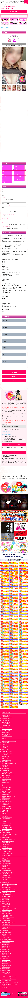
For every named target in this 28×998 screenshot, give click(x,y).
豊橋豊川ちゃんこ (6, 837)
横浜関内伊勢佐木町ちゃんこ (9, 741)
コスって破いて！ (6, 987)
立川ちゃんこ (5, 744)
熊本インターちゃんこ (7, 932)
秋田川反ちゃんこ (6, 720)
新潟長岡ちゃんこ (6, 865)
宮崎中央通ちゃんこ (6, 961)
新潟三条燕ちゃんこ (6, 877)
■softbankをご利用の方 (7, 434)
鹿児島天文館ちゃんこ (7, 929)
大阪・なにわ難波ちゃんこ (8, 922)
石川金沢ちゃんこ (6, 861)
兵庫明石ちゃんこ (6, 901)
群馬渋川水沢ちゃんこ (7, 772)
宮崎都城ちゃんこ (6, 942)
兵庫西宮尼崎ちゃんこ (7, 918)
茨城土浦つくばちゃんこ (8, 774)
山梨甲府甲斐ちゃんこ (7, 868)
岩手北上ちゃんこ (6, 727)
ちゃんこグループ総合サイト (9, 979)
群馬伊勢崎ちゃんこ (6, 779)
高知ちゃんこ (5, 955)
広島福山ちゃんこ (6, 937)
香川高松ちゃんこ (6, 936)
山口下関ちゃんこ (6, 951)
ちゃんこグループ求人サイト (9, 980)
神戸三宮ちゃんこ (6, 899)
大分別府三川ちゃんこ (7, 974)
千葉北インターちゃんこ (8, 806)
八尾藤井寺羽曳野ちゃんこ (8, 896)
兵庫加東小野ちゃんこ (7, 915)
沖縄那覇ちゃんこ (6, 944)
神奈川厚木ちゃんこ (6, 761)
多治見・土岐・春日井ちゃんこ (9, 834)
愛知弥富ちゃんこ (6, 830)
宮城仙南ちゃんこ (6, 715)
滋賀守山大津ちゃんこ (7, 913)
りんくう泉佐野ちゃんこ (8, 905)
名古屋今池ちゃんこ (6, 824)
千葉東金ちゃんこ (6, 770)
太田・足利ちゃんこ (6, 791)
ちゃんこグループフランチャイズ (10, 982)
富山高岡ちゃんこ (6, 860)
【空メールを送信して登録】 (14, 444)
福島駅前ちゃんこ (6, 734)
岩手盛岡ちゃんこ (6, 730)
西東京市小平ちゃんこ (7, 808)
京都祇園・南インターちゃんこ (9, 884)
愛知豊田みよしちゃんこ (8, 843)
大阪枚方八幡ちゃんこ (7, 910)
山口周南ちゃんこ (6, 946)
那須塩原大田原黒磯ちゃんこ (9, 796)
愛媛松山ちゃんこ (6, 927)
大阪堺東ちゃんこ (6, 903)
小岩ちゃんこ (5, 810)
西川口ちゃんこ (5, 742)
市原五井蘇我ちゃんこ (7, 805)
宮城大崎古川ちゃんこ (7, 718)
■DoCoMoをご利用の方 (7, 431)
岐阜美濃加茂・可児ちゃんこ (9, 849)
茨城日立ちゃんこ (6, 818)
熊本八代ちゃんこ (6, 960)
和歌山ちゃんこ (5, 886)
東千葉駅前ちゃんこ (6, 748)
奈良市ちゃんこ (5, 898)
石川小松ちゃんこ (6, 858)
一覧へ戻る (14, 372)
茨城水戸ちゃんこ (6, 746)
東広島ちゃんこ (5, 958)
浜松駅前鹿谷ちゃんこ (7, 851)
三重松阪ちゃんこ (6, 844)
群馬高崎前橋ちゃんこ (7, 753)
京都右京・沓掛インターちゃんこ (10, 908)
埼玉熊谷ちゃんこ (6, 756)
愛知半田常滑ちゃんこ (7, 848)
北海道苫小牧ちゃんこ (7, 736)
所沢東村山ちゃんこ (6, 789)
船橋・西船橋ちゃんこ (7, 817)
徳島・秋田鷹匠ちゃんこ (8, 941)
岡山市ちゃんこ (5, 963)
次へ (13, 380)
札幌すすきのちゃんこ (7, 729)
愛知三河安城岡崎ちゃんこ (8, 825)
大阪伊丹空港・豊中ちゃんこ (9, 889)
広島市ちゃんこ (5, 948)
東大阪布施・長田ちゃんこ (8, 892)
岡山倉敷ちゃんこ (6, 956)
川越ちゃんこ (5, 749)
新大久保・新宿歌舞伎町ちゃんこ (10, 763)
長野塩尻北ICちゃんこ (7, 873)
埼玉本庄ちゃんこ (6, 765)
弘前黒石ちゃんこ (6, 722)
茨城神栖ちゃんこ (6, 794)
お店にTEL (14, 12)
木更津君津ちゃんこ (6, 767)
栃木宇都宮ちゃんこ (6, 755)
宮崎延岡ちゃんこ (6, 972)
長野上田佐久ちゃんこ (7, 875)
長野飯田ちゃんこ (6, 867)
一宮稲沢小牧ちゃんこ (7, 829)
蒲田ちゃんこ (5, 813)
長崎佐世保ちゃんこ (6, 930)
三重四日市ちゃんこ (6, 832)
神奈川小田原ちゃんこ (7, 775)
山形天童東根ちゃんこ (7, 717)
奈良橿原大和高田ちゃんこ (8, 887)
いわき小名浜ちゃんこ (7, 724)
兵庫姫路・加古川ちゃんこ (8, 894)
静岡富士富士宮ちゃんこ (8, 853)
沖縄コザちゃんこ (6, 967)
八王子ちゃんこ (5, 815)
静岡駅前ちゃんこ (6, 836)
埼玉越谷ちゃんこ (6, 782)
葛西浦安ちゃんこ (6, 798)
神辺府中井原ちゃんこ (7, 968)
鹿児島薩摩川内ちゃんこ (8, 939)
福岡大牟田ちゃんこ (6, 965)
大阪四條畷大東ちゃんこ (8, 917)
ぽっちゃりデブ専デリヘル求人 (9, 984)
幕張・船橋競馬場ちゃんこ (8, 801)
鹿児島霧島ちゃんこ (6, 934)
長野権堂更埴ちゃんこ (7, 870)
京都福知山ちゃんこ (6, 920)
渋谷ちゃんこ (5, 811)
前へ (14, 376)
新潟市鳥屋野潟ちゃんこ (8, 872)
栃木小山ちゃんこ (6, 758)
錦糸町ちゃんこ (5, 768)
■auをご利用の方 (5, 433)
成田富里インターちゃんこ (8, 751)
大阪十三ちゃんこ (6, 906)
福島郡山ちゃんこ (6, 732)
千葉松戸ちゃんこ (6, 777)
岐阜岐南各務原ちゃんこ (8, 841)
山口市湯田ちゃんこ (6, 970)
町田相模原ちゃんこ (6, 760)
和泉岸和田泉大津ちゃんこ (8, 891)
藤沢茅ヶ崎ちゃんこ (6, 781)
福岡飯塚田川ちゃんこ (7, 949)
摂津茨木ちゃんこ (6, 911)
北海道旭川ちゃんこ (6, 725)
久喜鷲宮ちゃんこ (6, 792)
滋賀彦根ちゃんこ (6, 882)
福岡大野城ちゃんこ (6, 953)
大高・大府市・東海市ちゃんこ (9, 839)
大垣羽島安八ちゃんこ (7, 827)
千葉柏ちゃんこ (5, 803)
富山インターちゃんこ (7, 863)
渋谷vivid (4, 986)
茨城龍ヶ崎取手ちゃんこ (8, 787)
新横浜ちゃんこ (5, 799)
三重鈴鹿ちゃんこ (6, 846)
